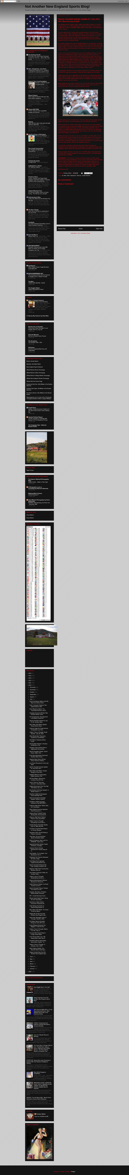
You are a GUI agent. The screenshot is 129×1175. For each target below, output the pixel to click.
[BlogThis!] (87, 173)
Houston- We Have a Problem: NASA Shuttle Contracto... (38, 892)
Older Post (99, 228)
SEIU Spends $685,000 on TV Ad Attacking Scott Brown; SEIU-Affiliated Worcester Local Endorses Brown (43, 1012)
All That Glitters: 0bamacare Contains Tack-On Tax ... (37, 779)
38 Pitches (31, 347)
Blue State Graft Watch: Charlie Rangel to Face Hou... (38, 771)
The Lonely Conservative (35, 148)
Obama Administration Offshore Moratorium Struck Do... (38, 881)
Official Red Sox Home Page (34, 381)
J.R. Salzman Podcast (34, 167)
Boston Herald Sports (32, 361)
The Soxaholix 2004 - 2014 (35, 342)
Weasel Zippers (33, 95)
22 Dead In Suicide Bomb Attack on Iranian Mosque (38, 829)
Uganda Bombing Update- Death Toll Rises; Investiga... (39, 844)
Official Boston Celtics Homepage (36, 372)
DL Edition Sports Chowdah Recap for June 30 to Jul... (38, 922)
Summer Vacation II (33, 495)
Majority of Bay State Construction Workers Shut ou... (39, 869)
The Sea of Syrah (33, 209)
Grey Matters (30, 515)
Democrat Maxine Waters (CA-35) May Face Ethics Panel (39, 702)
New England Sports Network (35, 367)
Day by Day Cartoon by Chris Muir (38, 316)
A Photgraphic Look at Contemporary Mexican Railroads (38, 487)
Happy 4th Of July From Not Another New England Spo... (38, 914)
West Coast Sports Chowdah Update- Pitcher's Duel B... (38, 798)
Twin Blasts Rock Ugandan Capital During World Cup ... (38, 861)
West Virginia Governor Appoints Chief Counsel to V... (39, 810)
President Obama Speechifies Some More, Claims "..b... (38, 941)
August (32, 697)
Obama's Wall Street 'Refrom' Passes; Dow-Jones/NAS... (38, 817)
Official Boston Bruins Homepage (36, 370)
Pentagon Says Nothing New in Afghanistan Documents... (38, 748)
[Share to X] (88, 173)
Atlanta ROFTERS (33, 109)
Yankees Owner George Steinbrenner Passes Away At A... (38, 849)
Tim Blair (31, 281)
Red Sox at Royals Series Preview (37, 336)
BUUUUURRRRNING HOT (35, 273)
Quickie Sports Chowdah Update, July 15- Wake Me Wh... (39, 825)
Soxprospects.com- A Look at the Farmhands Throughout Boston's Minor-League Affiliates (39, 398)
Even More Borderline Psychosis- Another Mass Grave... (39, 756)
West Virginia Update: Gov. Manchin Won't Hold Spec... (38, 949)
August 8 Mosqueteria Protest (36, 289)
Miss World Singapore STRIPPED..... (40, 1072)
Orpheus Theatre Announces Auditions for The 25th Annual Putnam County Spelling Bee (38, 410)
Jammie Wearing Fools (35, 191)
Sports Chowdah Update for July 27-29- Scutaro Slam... (39, 721)
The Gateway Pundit (34, 54)
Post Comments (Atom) (84, 233)
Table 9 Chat (30, 470)
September (33, 694)
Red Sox (79, 175)
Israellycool (31, 265)
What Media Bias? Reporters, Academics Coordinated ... (38, 736)
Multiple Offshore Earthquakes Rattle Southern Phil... (38, 775)
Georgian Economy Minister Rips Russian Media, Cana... (39, 713)
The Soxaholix (32, 341)
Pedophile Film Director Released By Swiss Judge (39, 857)
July (31, 699)
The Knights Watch (34, 288)
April (31, 961)
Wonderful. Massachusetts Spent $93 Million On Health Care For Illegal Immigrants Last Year (37, 248)
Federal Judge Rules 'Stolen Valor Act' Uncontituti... (39, 806)
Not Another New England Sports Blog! (57, 6)
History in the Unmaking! (41, 301)
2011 (29, 683)
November (33, 689)
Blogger (73, 1171)
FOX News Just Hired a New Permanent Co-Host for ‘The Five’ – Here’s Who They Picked (39, 58)
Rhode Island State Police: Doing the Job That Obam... (39, 898)
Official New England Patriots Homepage (38, 378)
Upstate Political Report (35, 417)
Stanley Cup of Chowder (35, 326)
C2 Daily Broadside (34, 161)
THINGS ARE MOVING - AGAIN (36, 283)
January (32, 968)
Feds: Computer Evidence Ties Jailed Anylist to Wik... (38, 705)
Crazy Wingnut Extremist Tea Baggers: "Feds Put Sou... (38, 925)
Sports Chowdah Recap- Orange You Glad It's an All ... (39, 888)
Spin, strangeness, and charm (37, 68)
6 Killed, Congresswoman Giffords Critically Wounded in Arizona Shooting (42, 1024)
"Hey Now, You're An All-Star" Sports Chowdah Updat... (38, 837)
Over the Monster (33, 334)
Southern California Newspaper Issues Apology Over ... (38, 794)
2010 (30, 685)
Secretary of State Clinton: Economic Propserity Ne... (37, 902)
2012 (30, 680)
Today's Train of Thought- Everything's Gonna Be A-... (38, 821)
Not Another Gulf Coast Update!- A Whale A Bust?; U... (39, 790)
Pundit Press (32, 407)
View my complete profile (41, 1116)
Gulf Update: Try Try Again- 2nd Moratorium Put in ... (38, 854)
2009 (30, 971)
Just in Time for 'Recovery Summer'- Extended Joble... (38, 783)
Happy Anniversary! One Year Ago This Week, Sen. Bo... (39, 786)
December (33, 687)
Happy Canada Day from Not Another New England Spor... (38, 952)
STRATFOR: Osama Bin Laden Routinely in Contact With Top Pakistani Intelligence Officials (39, 1062)
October (32, 692)
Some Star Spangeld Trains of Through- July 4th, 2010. (38, 918)
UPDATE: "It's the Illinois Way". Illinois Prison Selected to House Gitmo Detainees (39, 1098)
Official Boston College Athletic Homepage (38, 375)
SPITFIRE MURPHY (33, 245)
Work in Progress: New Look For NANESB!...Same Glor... (39, 841)
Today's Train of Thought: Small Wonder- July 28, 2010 (38, 732)
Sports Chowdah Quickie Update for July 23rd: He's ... (39, 767)
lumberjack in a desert (35, 165)
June (31, 956)
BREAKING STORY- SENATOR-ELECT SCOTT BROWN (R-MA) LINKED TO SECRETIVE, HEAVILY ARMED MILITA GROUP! (43, 1085)
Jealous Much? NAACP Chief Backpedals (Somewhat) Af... (38, 814)
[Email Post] (82, 173)
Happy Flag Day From (42, 999)
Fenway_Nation (41, 1114)
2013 (30, 678)
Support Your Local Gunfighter (37, 81)
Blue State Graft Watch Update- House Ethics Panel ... (38, 725)
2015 (30, 673)
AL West (64, 175)
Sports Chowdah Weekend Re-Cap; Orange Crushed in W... (38, 865)
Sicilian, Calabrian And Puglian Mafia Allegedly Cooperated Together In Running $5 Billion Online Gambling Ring (39, 180)
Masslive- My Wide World (34, 364)
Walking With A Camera (35, 493)
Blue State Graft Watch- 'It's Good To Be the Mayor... (39, 910)
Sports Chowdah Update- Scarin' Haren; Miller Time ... (39, 752)
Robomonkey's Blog (34, 197)
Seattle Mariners (86, 175)
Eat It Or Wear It (33, 234)
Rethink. (30, 122)
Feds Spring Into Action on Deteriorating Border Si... (37, 906)
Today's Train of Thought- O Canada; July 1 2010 (37, 945)
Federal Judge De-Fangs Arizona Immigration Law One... (39, 729)
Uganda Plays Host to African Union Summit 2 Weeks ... (38, 760)
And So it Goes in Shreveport (37, 134)
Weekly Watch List (33, 236)
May (31, 959)
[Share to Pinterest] (92, 173)
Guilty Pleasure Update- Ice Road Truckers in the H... (39, 884)
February (32, 966)
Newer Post (61, 228)
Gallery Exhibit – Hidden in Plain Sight (38, 482)
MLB (68, 175)
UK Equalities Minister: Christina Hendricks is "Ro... (38, 744)
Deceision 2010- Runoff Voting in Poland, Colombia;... (39, 833)
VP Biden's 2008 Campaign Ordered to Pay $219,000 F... (38, 802)
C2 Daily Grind (32, 162)
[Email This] (85, 173)
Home (81, 228)
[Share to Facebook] (90, 173)
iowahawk (31, 222)
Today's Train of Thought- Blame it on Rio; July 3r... (39, 929)
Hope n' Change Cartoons (36, 300)
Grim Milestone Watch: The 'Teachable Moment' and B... (38, 709)
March (32, 963)
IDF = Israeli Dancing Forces (37, 895)
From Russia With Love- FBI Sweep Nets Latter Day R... (38, 937)
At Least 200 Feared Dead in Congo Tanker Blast (38, 933)
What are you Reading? (41, 135)
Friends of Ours (33, 177)
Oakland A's (73, 175)
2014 (30, 675)
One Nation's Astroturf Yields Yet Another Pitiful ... (38, 873)
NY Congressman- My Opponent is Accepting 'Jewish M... (39, 717)
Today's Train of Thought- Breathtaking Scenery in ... (38, 877)
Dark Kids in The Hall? (42, 987)
